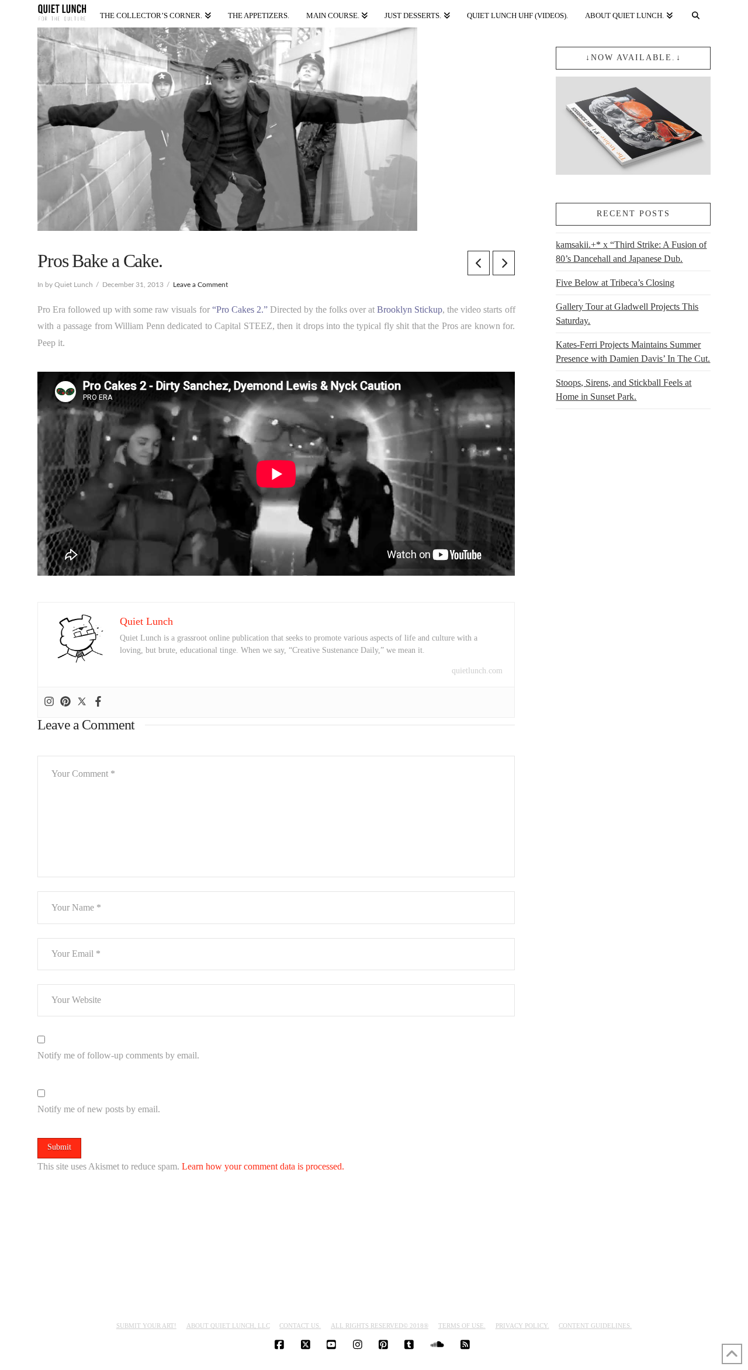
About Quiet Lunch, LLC (228, 1325)
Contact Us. (300, 1325)
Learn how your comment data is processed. (263, 1166)
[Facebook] (98, 702)
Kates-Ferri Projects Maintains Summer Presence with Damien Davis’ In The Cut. (633, 352)
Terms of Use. (462, 1325)
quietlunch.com (477, 670)
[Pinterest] (65, 702)
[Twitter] (82, 702)
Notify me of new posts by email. (98, 1109)
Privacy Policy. (522, 1325)
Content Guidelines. (595, 1325)
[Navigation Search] (696, 13)
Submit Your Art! (146, 1325)
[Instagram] (49, 702)
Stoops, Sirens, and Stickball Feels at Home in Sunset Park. (623, 390)
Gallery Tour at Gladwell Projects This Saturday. (627, 314)
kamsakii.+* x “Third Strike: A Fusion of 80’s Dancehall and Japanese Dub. (631, 252)
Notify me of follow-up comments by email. (118, 1055)
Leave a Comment (200, 284)
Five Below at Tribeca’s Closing (615, 283)
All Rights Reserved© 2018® (379, 1325)
